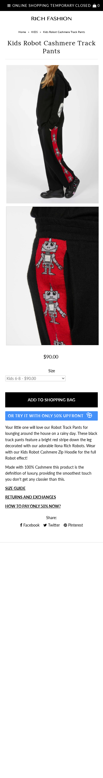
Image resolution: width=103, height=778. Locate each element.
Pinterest (75, 525)
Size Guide (15, 488)
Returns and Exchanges (30, 497)
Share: (51, 517)
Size (51, 370)
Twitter (53, 525)
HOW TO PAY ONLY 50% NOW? (33, 506)
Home (22, 31)
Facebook (31, 525)
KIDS (34, 31)
